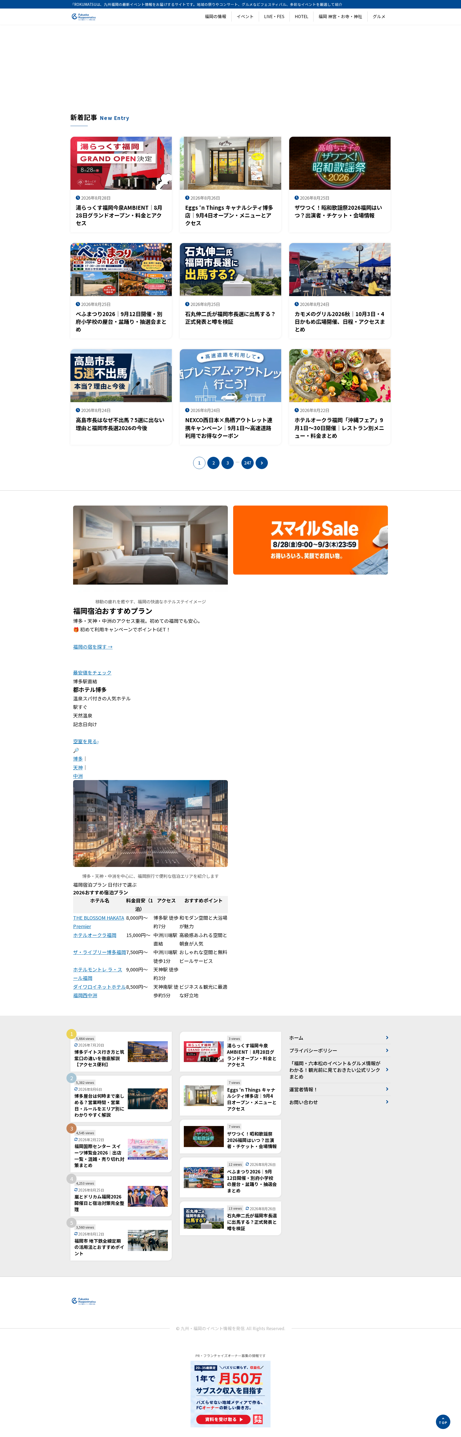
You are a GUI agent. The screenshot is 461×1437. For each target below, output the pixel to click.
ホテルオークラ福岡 (94, 934)
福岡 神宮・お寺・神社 (340, 16)
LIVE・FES (274, 16)
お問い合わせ (303, 1102)
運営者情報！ (303, 1089)
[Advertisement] (230, 72)
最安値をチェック (92, 672)
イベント (245, 16)
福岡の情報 (215, 16)
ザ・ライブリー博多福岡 (99, 951)
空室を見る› (85, 741)
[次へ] (262, 463)
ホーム (296, 1037)
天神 (78, 767)
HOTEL (301, 16)
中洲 (78, 775)
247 (247, 463)
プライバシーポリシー (313, 1050)
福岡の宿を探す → (93, 646)
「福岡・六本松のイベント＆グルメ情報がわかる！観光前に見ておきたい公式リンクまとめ (334, 1070)
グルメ (379, 16)
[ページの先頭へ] (443, 1422)
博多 (78, 758)
